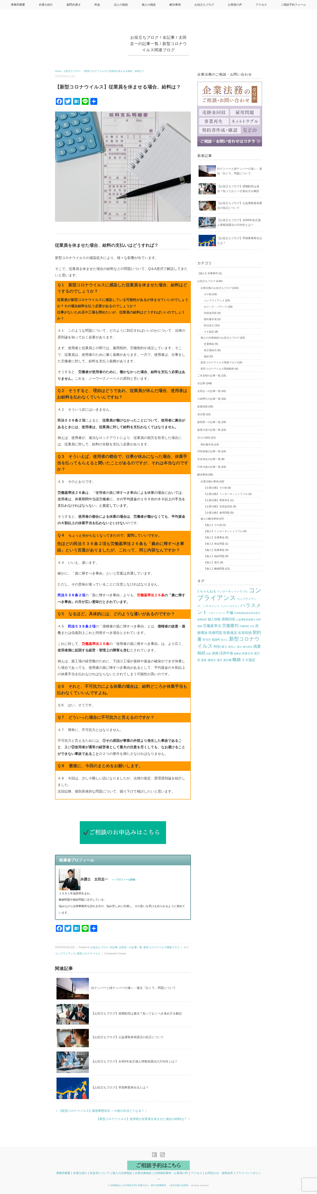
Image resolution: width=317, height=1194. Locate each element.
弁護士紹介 (46, 4)
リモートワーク (217, 613)
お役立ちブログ (204, 4)
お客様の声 (235, 4)
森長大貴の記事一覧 (209, 429)
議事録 (237, 653)
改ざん (224, 639)
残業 (257, 646)
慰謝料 (216, 639)
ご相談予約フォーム (293, 4)
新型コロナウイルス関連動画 (217, 368)
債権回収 (228, 619)
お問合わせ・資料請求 (219, 1173)
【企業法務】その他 (215, 487)
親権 (215, 653)
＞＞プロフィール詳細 (123, 879)
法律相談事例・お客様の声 (171, 1173)
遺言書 (227, 660)
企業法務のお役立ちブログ (216, 288)
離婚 (236, 659)
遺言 (219, 660)
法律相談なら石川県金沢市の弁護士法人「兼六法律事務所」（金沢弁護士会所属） (150, 1185)
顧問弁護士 (74, 4)
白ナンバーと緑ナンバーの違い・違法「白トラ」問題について (133, 988)
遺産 (204, 660)
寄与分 (206, 639)
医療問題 (215, 633)
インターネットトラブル (232, 591)
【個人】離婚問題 (214, 568)
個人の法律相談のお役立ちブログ (220, 337)
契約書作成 (210, 319)
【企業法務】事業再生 (217, 500)
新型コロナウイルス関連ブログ (161, 947)
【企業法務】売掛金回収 (218, 506)
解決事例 (175, 4)
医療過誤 (230, 633)
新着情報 (202, 406)
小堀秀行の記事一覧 (209, 398)
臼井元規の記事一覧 (209, 466)
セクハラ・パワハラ (215, 306)
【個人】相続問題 (214, 556)
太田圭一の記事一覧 (130, 947)
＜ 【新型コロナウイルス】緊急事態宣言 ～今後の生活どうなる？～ (101, 1110)
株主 (239, 647)
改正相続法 (210, 350)
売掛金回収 (210, 312)
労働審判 (230, 625)
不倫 (229, 613)
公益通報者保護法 (245, 619)
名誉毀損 (245, 633)
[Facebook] (155, 1155)
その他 (208, 294)
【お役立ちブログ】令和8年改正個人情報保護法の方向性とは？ (134, 1061)
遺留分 (211, 660)
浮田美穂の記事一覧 (209, 451)
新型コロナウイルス (88, 953)
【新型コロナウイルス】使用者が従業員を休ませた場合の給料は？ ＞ (143, 1119)
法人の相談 (121, 4)
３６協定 (209, 331)
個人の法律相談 (122, 1173)
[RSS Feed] (162, 1155)
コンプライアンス (65, 953)
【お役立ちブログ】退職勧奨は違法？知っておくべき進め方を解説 (136, 1013)
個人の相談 (149, 4)
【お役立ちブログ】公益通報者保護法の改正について (127, 1037)
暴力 (224, 646)
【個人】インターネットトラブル (223, 531)
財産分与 (247, 653)
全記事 (169, 37)
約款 (208, 653)
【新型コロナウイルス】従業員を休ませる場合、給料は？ (113, 71)
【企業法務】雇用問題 (217, 512)
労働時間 (244, 626)
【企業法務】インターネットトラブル (226, 494)
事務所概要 (18, 4)
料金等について (100, 1173)
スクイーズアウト (230, 606)
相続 (206, 356)
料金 (97, 4)
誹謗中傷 (226, 653)
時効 (217, 646)
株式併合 (247, 647)
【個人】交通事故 (214, 537)
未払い (232, 646)
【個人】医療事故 (214, 549)
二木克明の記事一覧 (209, 375)
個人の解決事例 (210, 518)
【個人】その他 (213, 525)
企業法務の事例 (210, 481)
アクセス (261, 4)
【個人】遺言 (211, 562)
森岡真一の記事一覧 (209, 422)
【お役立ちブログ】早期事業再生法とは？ (120, 1087)
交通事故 (209, 343)
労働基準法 (212, 626)
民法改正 (209, 325)
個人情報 (214, 619)
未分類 (201, 414)
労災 (252, 626)
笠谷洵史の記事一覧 (209, 459)
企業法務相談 (143, 1173)
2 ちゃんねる (206, 591)
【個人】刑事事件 (207, 273)
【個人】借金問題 (214, 543)
